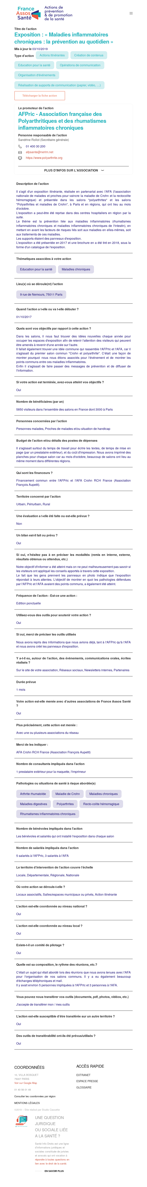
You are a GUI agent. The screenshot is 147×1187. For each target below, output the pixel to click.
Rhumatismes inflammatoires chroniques (47, 814)
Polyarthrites (65, 804)
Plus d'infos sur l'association (71, 170)
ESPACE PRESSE (87, 1081)
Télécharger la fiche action (39, 95)
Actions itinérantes (52, 55)
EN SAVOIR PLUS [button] (54, 1171)
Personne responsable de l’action (42, 135)
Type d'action (24, 56)
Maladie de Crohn (68, 794)
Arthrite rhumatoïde (33, 794)
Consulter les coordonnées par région (35, 1096)
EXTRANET (83, 1075)
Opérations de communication (80, 65)
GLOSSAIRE (83, 1087)
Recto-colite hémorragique (101, 804)
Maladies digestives (33, 804)
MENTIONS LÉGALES (27, 1103)
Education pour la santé (34, 65)
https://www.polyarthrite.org (44, 157)
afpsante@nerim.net (39, 152)
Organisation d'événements (36, 75)
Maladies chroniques (76, 269)
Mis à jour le (23, 49)
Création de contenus (88, 55)
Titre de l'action (25, 29)
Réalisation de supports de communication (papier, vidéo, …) (59, 85)
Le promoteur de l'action (36, 108)
